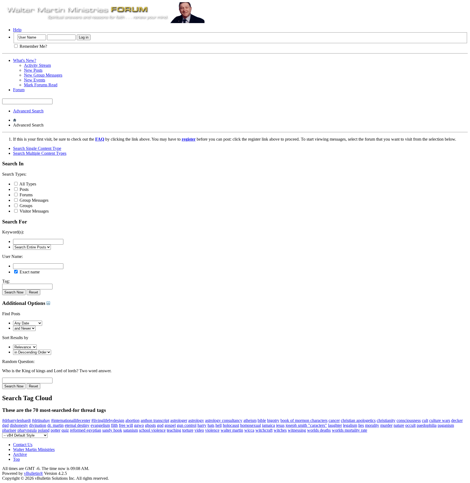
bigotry (273, 420)
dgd (5, 425)
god (160, 425)
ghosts (150, 425)
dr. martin (55, 425)
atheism (249, 420)
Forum (18, 89)
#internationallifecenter (70, 420)
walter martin (232, 430)
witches (280, 430)
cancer (334, 420)
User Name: (12, 256)
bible (262, 420)
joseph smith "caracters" (306, 425)
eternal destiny (77, 425)
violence (212, 430)
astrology (196, 420)
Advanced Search (28, 111)
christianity (386, 420)
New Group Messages (43, 75)
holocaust (231, 425)
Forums (25, 194)
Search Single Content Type (37, 148)
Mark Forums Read (40, 85)
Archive (20, 454)
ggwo (139, 425)
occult (410, 425)
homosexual (250, 425)
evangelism (100, 425)
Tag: (6, 281)
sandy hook (112, 430)
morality (372, 425)
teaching (174, 430)
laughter (335, 425)
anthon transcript (155, 420)
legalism (350, 425)
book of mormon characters (303, 420)
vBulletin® (33, 473)
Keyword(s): (13, 232)
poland (44, 430)
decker (457, 420)
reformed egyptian (85, 430)
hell (218, 425)
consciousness (409, 420)
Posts (23, 189)
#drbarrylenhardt (16, 420)
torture (187, 430)
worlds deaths (319, 430)
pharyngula (27, 430)
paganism (446, 425)
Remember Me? (32, 46)
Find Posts (11, 313)
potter (55, 430)
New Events (34, 80)
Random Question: (18, 361)
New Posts (33, 70)
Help (17, 29)
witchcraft (264, 430)
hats (211, 425)
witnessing (297, 430)
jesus (280, 425)
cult (425, 420)
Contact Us (22, 444)
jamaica (268, 425)
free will (126, 425)
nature (399, 425)
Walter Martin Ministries (34, 449)
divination (37, 425)
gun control (186, 425)
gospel (170, 425)
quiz (65, 430)
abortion (132, 420)
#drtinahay (41, 420)
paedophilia (427, 425)
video (199, 430)
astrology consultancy (223, 420)
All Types (27, 184)
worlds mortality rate (349, 430)
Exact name (29, 272)
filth (114, 425)
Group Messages (33, 200)
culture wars (439, 420)
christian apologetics (358, 420)
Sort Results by (15, 337)
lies (361, 425)
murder (386, 425)
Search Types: (14, 174)
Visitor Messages (33, 211)
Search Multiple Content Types (39, 153)
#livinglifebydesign (107, 420)
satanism (130, 430)
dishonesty (19, 425)
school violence (152, 430)
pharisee (9, 430)
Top (16, 459)
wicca (249, 430)
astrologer (178, 420)
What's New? (24, 60)
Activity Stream (37, 65)
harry (201, 425)
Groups (25, 205)
